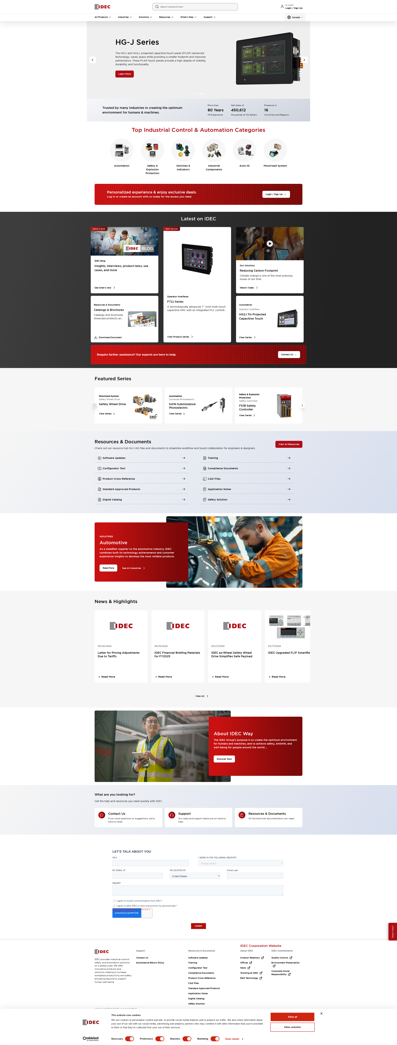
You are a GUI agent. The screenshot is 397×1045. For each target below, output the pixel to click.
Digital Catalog (196, 998)
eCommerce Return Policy (150, 962)
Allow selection (292, 1027)
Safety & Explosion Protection (152, 169)
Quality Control (279, 957)
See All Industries (131, 568)
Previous (94, 405)
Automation (121, 165)
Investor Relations (250, 957)
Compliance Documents (201, 973)
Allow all (292, 1016)
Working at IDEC (249, 973)
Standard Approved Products (204, 988)
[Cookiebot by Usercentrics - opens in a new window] (90, 1039)
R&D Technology (249, 978)
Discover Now (224, 758)
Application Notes (198, 993)
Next (302, 405)
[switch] (159, 1038)
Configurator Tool (197, 967)
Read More (108, 567)
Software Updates (198, 957)
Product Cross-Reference (201, 978)
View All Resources (289, 444)
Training (192, 962)
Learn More (124, 82)
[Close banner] (321, 1013)
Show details (232, 1039)
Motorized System (275, 165)
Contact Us (142, 957)
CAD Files (193, 983)
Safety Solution (196, 1003)
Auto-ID (244, 165)
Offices (244, 962)
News (243, 967)
